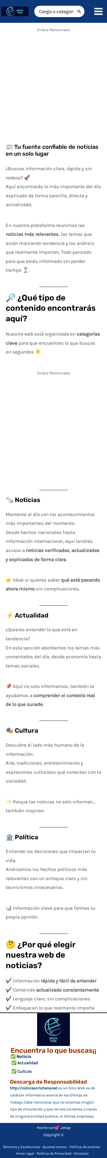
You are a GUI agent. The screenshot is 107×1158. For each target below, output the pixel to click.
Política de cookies (85, 1147)
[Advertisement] (53, 87)
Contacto (81, 1153)
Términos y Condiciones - (23, 1147)
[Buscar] (79, 11)
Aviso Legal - (26, 1153)
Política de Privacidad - (55, 1153)
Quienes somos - (56, 1147)
